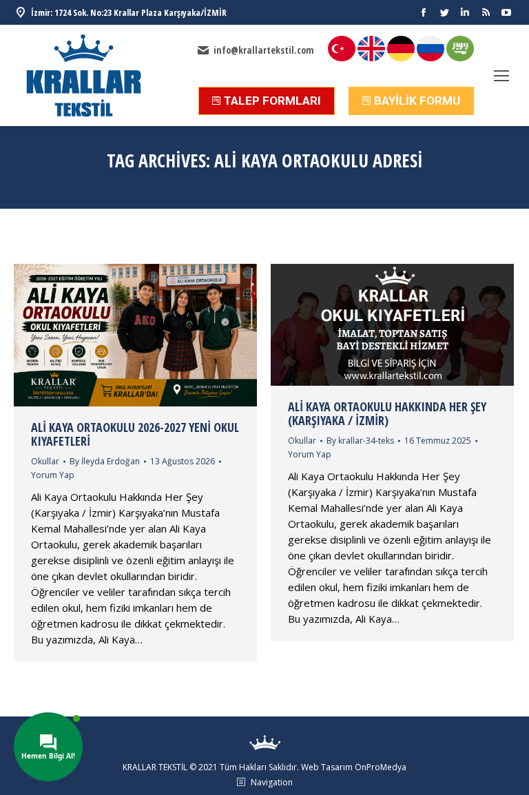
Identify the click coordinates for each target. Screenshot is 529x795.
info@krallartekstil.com (264, 50)
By (105, 461)
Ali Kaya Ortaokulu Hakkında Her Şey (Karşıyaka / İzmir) (387, 413)
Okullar (45, 461)
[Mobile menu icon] (501, 76)
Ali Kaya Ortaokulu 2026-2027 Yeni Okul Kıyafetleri (135, 434)
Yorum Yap (52, 475)
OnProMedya (380, 767)
